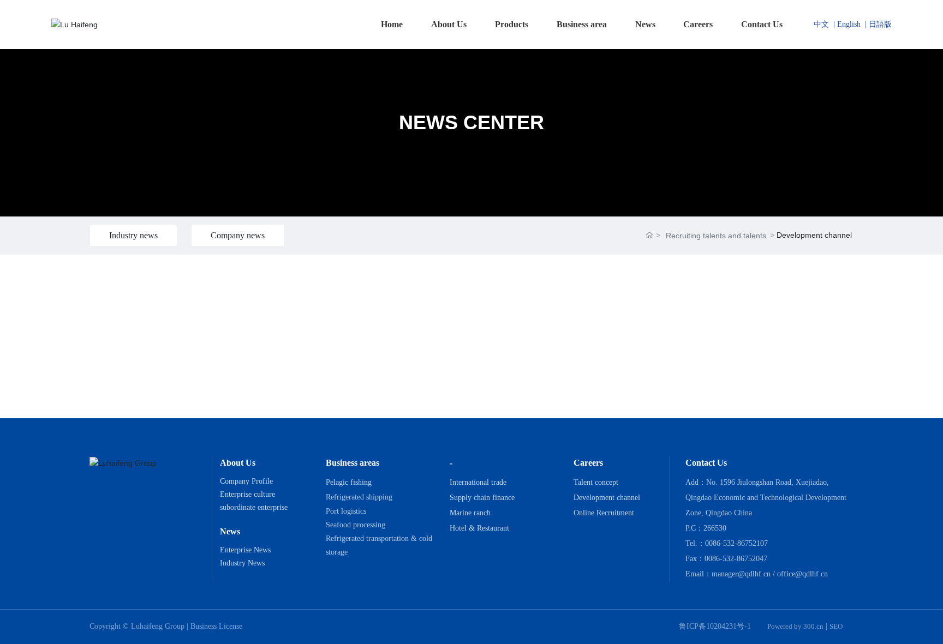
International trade (478, 482)
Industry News (242, 563)
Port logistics (346, 511)
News (230, 531)
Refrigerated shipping (359, 497)
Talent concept (596, 482)
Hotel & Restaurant (479, 528)
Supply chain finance (482, 497)
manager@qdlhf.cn (741, 574)
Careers (588, 462)
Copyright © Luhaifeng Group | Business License (165, 626)
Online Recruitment (604, 513)
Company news (238, 235)
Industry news (133, 235)
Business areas (352, 462)
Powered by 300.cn (795, 626)
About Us (237, 462)
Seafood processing (355, 525)
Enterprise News (245, 550)
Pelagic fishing (349, 482)
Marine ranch (470, 513)
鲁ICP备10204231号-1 (715, 626)
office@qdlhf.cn (802, 574)
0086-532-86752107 (736, 543)
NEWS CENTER (471, 122)
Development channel (607, 497)
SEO (836, 626)
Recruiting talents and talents (716, 235)
